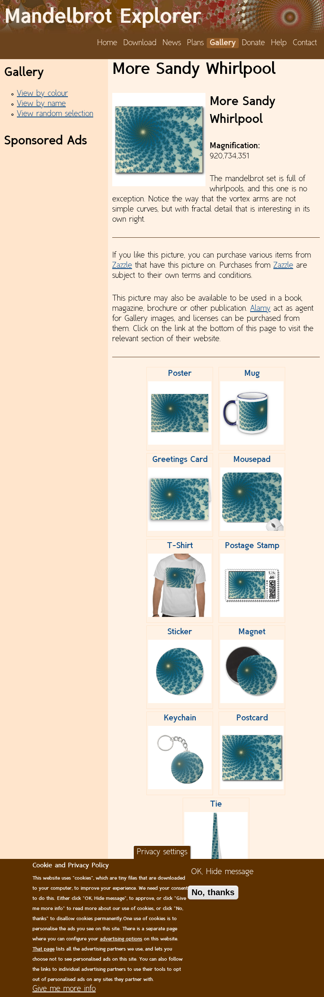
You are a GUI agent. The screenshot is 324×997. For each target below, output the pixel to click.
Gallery (223, 43)
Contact (305, 43)
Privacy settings (162, 852)
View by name (41, 104)
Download (140, 43)
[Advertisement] (54, 193)
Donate (253, 43)
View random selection (55, 114)
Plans (195, 43)
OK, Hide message (222, 872)
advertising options (121, 939)
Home (107, 43)
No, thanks (213, 892)
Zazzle (122, 265)
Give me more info (64, 989)
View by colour (42, 94)
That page (43, 949)
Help (279, 43)
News (171, 43)
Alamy (260, 308)
